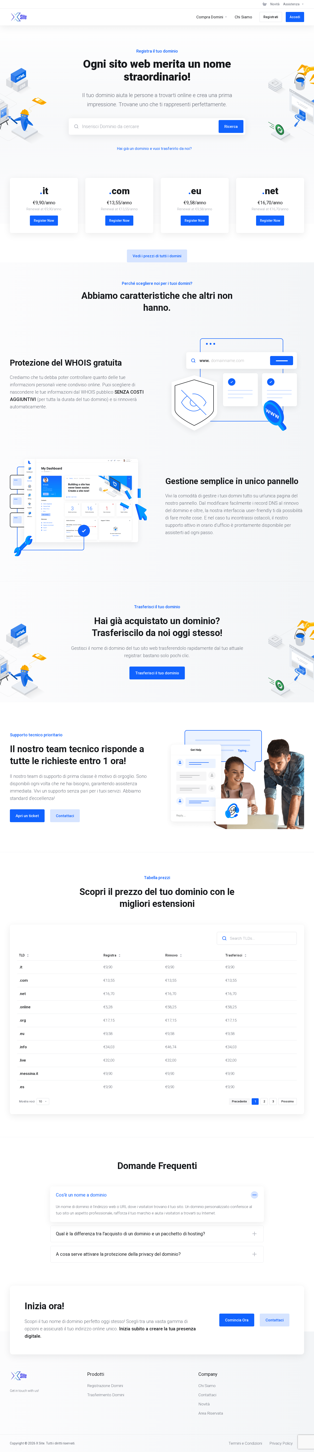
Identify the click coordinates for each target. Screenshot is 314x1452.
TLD (22, 955)
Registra (109, 955)
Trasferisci (234, 955)
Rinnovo (171, 955)
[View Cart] (264, 4)
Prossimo (287, 1101)
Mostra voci (27, 1101)
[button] (157, 1204)
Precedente (239, 1101)
